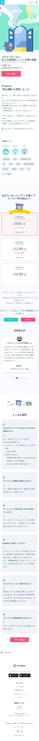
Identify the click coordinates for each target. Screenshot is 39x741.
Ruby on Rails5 (29, 164)
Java (15, 159)
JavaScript (6, 159)
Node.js (5, 169)
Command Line (25, 159)
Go (29, 169)
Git (4, 164)
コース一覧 (19, 686)
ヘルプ (19, 697)
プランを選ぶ (11, 74)
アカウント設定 (8, 626)
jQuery (14, 169)
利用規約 (14, 723)
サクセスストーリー (19, 694)
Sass (22, 169)
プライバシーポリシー (19, 727)
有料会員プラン (19, 690)
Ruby (18, 164)
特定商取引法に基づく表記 (26, 723)
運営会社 (8, 723)
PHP (10, 164)
